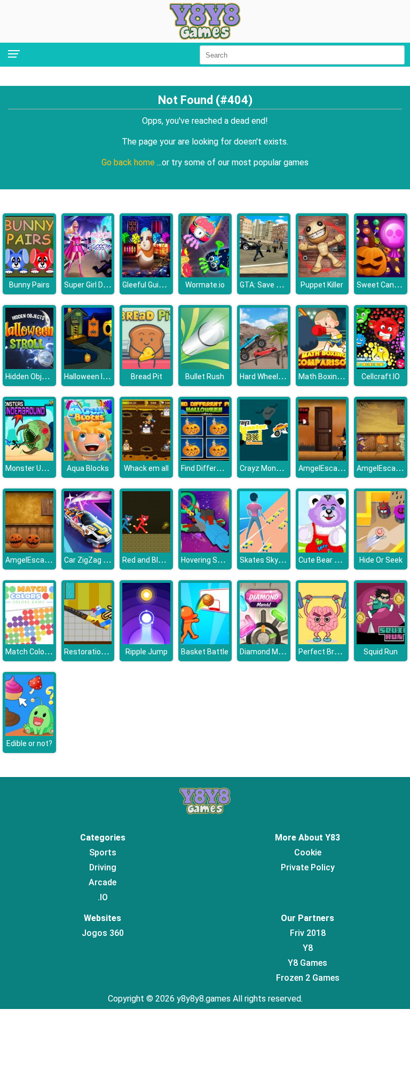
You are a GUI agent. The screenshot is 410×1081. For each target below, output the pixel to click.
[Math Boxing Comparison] (322, 366)
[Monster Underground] (29, 457)
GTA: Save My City (270, 285)
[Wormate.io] (205, 274)
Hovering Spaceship (215, 560)
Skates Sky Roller (269, 560)
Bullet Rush (204, 376)
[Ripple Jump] (146, 641)
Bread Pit (146, 376)
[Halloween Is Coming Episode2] (88, 366)
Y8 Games (307, 963)
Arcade (102, 882)
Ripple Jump (146, 651)
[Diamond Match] (264, 641)
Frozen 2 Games (308, 978)
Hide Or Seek (381, 560)
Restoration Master (98, 651)
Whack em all (146, 468)
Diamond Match (267, 651)
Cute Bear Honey (327, 560)
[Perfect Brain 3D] (322, 641)
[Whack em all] (146, 457)
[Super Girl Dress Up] (88, 274)
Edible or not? (29, 743)
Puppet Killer (322, 285)
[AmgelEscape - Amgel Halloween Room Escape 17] (322, 457)
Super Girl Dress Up (96, 285)
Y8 (308, 948)
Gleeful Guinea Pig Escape (166, 285)
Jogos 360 (103, 933)
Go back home (129, 162)
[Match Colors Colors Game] (29, 641)
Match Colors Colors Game (51, 651)
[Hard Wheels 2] (264, 366)
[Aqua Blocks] (88, 457)
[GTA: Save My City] (264, 274)
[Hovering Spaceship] (205, 549)
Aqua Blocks (88, 468)
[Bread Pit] (146, 366)
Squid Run (381, 651)
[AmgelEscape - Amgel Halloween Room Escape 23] (29, 549)
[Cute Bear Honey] (322, 549)
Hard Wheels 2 (264, 376)
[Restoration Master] (88, 641)
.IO (103, 897)
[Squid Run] (381, 641)
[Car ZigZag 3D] (88, 549)
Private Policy (308, 867)
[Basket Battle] (205, 641)
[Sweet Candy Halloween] (381, 274)
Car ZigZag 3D (88, 560)
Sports (102, 852)
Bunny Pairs (29, 285)
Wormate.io (205, 285)
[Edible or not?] (29, 733)
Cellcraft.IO (380, 376)
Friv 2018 (308, 933)
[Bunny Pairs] (29, 274)
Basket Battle (204, 651)
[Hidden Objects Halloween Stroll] (29, 366)
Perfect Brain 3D (326, 651)
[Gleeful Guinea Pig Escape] (146, 274)
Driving (102, 867)
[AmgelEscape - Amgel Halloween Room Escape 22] (381, 457)
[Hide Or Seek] (381, 549)
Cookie (307, 852)
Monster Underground (43, 468)
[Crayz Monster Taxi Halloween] (264, 457)
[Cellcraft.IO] (381, 366)
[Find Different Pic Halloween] (205, 457)
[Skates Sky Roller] (264, 549)
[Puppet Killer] (322, 274)
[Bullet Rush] (205, 366)
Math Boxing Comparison (341, 376)
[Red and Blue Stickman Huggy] (146, 549)
